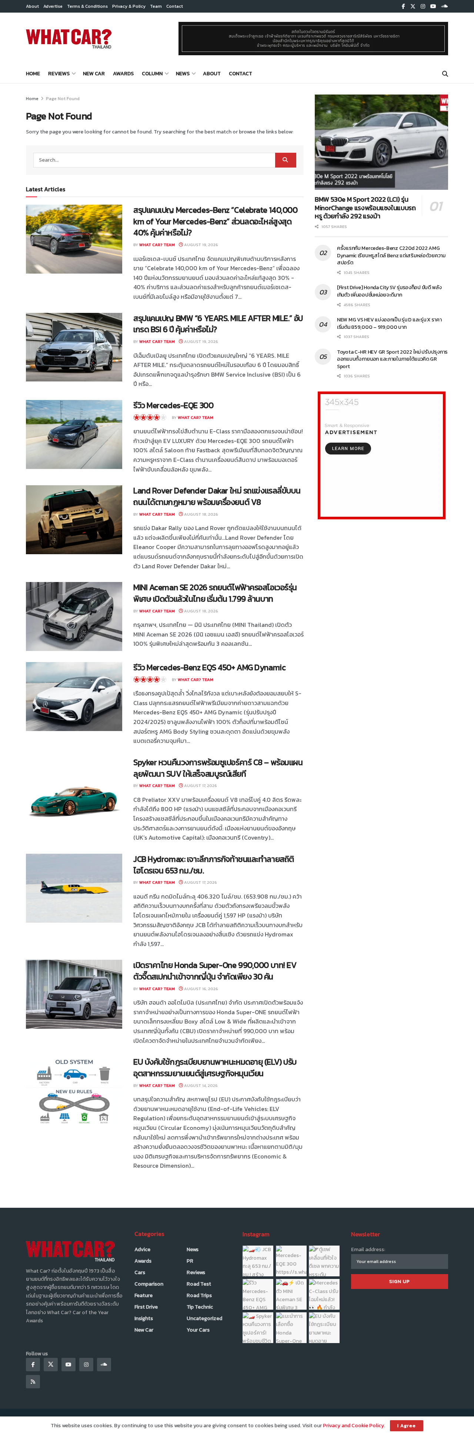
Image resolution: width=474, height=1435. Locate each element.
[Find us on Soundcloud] (444, 6)
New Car (94, 73)
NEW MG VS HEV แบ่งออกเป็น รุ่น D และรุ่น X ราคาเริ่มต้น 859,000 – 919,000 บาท (389, 323)
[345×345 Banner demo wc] (381, 455)
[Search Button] (445, 74)
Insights (143, 1318)
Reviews (59, 73)
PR (190, 1261)
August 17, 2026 (200, 785)
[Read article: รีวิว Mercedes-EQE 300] (74, 434)
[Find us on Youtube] (433, 6)
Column (152, 73)
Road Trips (199, 1295)
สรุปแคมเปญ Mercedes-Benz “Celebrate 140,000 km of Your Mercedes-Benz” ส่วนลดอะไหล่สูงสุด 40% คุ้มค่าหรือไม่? (215, 221)
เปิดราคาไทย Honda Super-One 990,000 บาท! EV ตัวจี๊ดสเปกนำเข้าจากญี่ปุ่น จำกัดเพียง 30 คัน (215, 971)
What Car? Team (157, 245)
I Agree (406, 1425)
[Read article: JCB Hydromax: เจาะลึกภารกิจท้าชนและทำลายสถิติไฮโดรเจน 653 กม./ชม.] (74, 888)
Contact (174, 6)
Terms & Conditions (87, 6)
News (183, 73)
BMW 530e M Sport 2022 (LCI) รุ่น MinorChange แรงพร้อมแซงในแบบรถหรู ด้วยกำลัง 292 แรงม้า (365, 207)
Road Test (199, 1284)
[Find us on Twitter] (412, 6)
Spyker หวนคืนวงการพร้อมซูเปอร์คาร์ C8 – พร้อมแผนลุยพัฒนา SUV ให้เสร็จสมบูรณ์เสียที (218, 768)
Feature (143, 1295)
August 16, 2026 (200, 989)
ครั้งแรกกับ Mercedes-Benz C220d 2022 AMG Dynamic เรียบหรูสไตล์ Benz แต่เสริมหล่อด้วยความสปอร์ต (391, 255)
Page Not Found (63, 98)
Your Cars (198, 1330)
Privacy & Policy (129, 6)
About (32, 6)
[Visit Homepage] (68, 38)
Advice (142, 1249)
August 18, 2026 (200, 514)
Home (33, 73)
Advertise (53, 6)
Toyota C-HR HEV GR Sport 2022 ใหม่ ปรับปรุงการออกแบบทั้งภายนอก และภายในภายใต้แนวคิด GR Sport (392, 359)
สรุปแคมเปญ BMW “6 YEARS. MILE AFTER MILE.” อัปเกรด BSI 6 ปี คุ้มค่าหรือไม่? (218, 324)
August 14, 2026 (200, 1085)
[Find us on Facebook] (403, 6)
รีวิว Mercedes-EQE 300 (173, 405)
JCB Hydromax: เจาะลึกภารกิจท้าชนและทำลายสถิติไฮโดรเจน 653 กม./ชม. (213, 865)
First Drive (146, 1307)
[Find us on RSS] (33, 1381)
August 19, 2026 (200, 245)
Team (156, 6)
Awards (123, 73)
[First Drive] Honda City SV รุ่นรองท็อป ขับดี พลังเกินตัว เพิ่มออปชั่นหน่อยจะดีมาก (389, 291)
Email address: (368, 1249)
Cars (139, 1272)
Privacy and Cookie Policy (353, 1425)
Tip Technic (200, 1307)
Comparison (148, 1284)
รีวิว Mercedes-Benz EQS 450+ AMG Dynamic (209, 667)
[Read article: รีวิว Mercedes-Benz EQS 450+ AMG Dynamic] (74, 696)
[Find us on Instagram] (423, 6)
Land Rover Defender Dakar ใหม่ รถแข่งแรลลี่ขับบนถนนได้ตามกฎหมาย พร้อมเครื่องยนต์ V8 (216, 496)
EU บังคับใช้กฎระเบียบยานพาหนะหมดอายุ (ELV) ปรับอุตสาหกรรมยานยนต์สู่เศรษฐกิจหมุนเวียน (215, 1067)
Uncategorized (204, 1318)
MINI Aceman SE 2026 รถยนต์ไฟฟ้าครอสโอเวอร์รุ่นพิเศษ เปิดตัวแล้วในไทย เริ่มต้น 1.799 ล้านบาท (215, 593)
